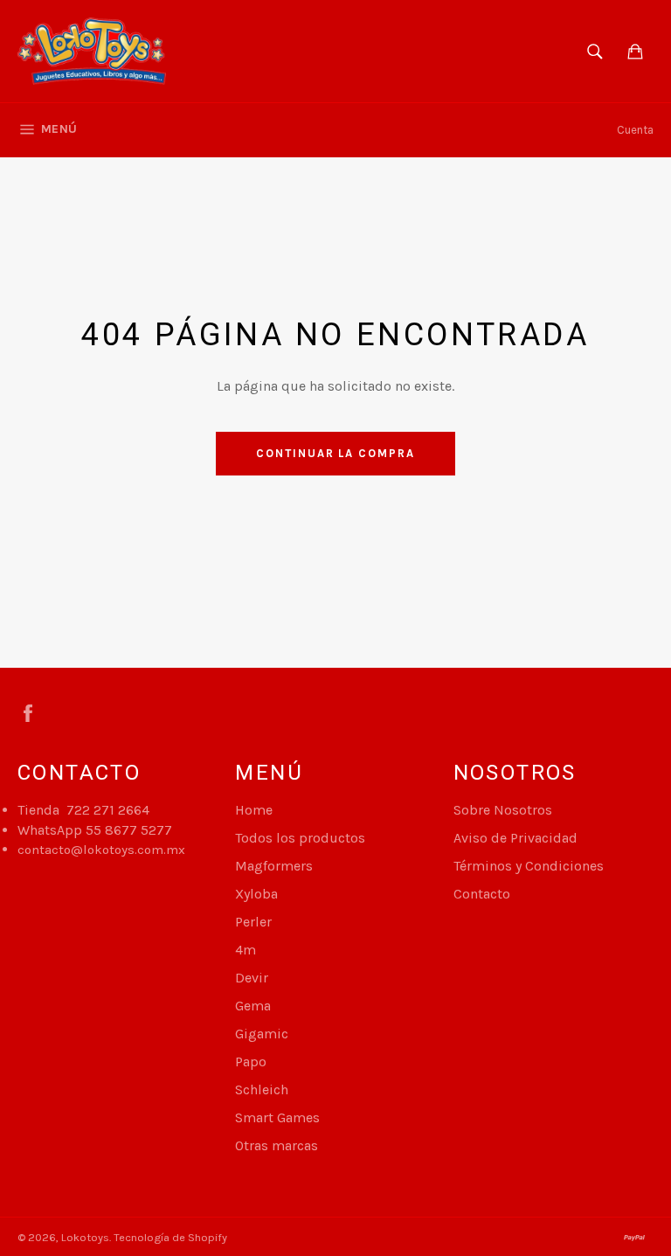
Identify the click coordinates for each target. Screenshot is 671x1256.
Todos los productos (300, 837)
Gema (253, 1005)
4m (245, 949)
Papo (250, 1061)
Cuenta (635, 129)
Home (254, 809)
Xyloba (256, 893)
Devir (251, 977)
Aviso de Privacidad (515, 837)
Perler (253, 921)
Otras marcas (276, 1145)
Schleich (261, 1089)
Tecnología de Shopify (170, 1237)
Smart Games (277, 1117)
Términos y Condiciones (528, 865)
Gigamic (261, 1033)
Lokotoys (85, 1237)
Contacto (481, 893)
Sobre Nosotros (502, 809)
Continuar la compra (335, 453)
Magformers (274, 865)
